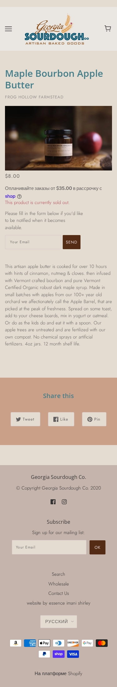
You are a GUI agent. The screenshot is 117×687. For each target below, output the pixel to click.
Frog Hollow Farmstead (34, 97)
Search (58, 574)
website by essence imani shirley (58, 603)
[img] (53, 501)
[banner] (57, 28)
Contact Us (58, 593)
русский (56, 621)
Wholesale (58, 583)
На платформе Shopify (58, 673)
